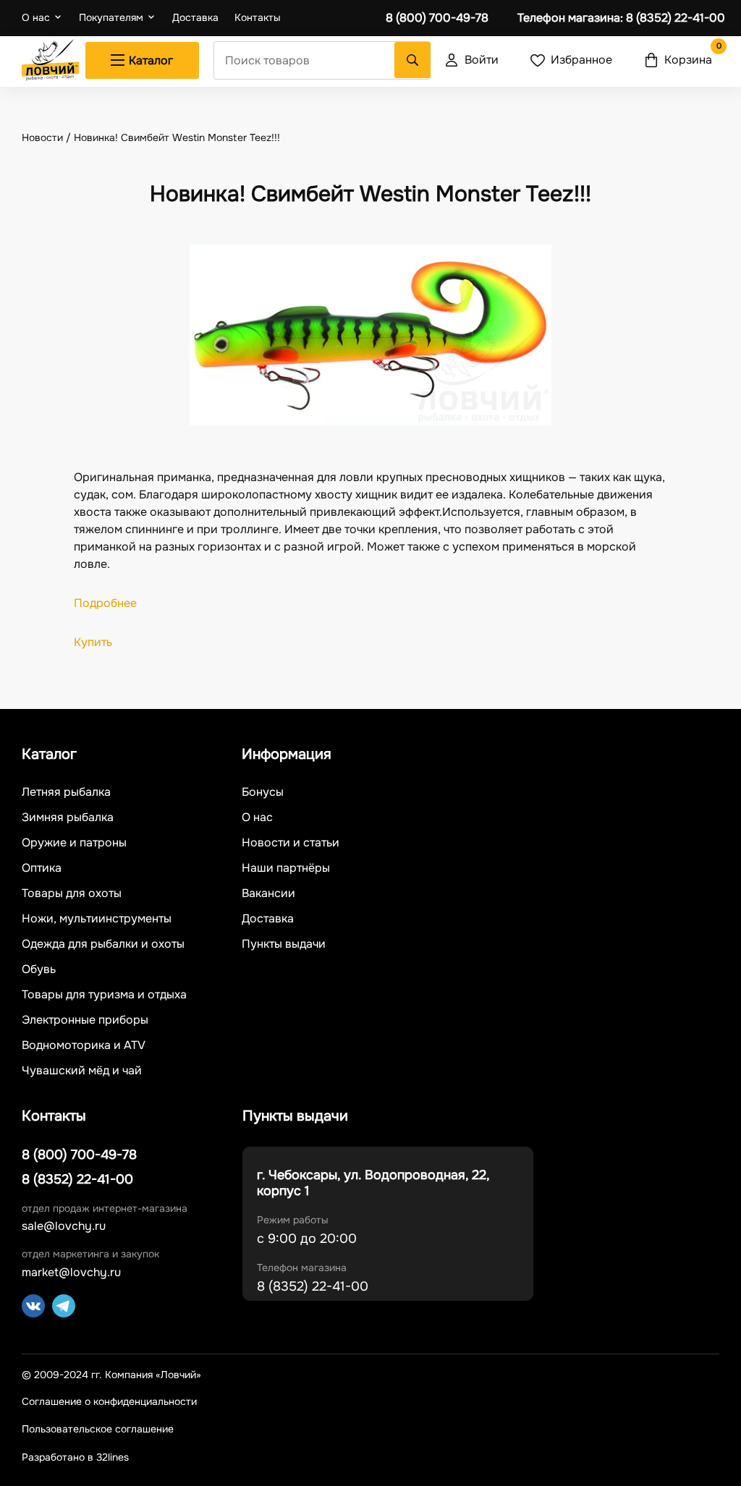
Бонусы (263, 792)
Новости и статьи (290, 843)
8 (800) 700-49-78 (437, 18)
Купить (93, 642)
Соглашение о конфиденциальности (109, 1402)
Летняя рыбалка (66, 792)
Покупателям (111, 17)
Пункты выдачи (284, 944)
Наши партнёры (286, 868)
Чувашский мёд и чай (82, 1070)
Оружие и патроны (74, 843)
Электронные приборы (85, 1020)
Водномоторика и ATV (83, 1045)
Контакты (257, 18)
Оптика (42, 868)
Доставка (195, 18)
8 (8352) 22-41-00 (621, 18)
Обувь (39, 969)
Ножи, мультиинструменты (97, 919)
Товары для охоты (72, 893)
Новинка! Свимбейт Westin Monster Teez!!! (177, 137)
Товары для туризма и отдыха (104, 995)
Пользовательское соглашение (98, 1429)
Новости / (48, 137)
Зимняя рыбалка (68, 817)
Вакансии (268, 893)
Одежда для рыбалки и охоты (103, 944)
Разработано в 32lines (75, 1457)
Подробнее (105, 603)
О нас (36, 17)
